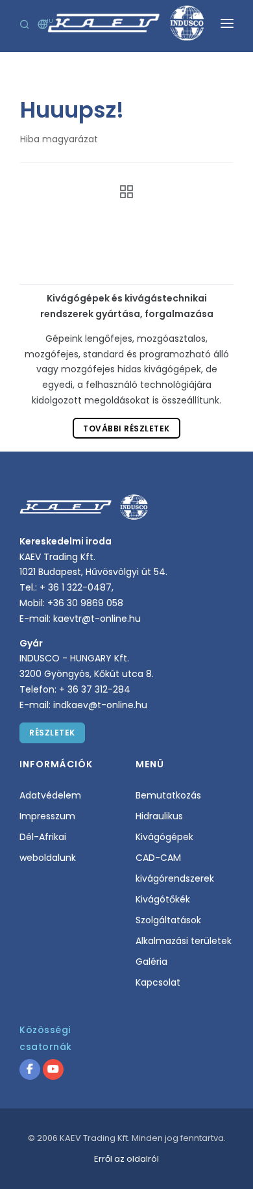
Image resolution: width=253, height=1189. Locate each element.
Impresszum (47, 816)
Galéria (151, 961)
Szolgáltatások (168, 920)
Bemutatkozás (168, 795)
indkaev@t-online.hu (100, 704)
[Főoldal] (122, 192)
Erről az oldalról (126, 1159)
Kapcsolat (158, 982)
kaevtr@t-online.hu (97, 618)
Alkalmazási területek (184, 940)
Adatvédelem (50, 795)
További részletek (126, 428)
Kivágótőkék (163, 899)
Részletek (52, 732)
